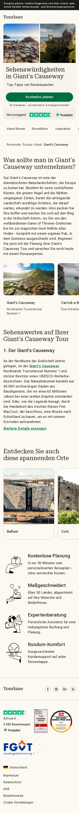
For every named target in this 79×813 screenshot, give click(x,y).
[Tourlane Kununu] (73, 689)
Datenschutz (12, 782)
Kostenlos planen (39, 97)
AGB (6, 789)
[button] (13, 17)
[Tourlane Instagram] (56, 689)
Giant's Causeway (44, 366)
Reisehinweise (13, 795)
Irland (38, 144)
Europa (28, 144)
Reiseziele (14, 144)
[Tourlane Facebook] (47, 689)
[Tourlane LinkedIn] (64, 689)
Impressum (11, 775)
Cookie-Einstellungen (18, 802)
